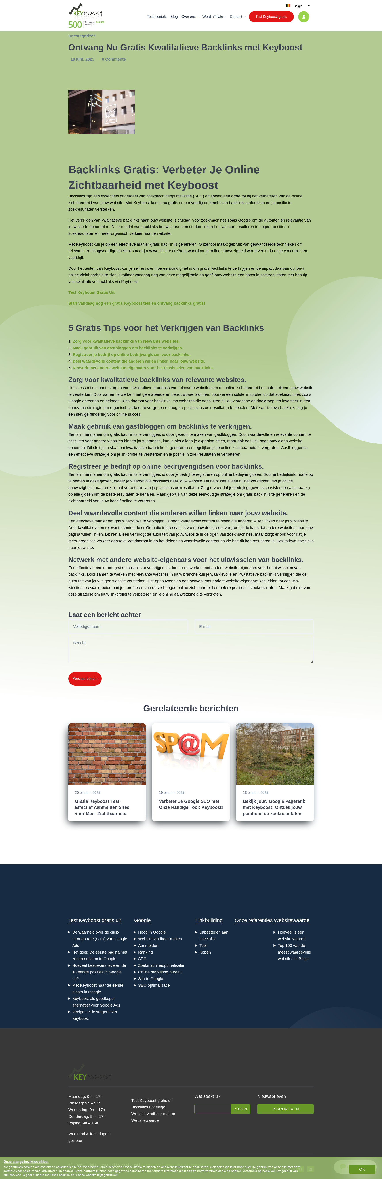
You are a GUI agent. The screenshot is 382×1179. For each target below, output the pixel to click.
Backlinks (94, 169)
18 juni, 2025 (83, 59)
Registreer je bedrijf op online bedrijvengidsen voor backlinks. (132, 354)
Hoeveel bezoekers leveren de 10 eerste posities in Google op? (99, 972)
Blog (174, 17)
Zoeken (240, 1109)
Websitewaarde (291, 920)
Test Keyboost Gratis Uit (91, 292)
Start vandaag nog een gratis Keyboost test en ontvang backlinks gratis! (136, 303)
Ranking (145, 952)
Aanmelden (148, 945)
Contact (236, 17)
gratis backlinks (213, 268)
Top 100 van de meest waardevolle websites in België (294, 952)
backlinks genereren (179, 244)
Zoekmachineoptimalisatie (161, 965)
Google (142, 920)
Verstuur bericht (85, 678)
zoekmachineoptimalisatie (169, 196)
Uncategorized (82, 36)
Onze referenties (254, 920)
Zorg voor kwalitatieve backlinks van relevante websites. (126, 341)
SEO (198, 196)
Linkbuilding (209, 920)
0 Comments (114, 59)
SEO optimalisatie (154, 985)
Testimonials (157, 17)
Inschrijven (285, 1109)
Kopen (205, 952)
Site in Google (150, 978)
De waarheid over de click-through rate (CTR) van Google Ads (99, 939)
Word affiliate (212, 17)
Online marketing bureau (160, 972)
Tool (203, 945)
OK (362, 1169)
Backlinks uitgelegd (148, 1107)
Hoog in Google (152, 932)
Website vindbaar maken (160, 939)
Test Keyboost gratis (271, 17)
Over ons (188, 17)
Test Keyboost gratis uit (94, 920)
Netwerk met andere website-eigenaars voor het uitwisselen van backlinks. (143, 368)
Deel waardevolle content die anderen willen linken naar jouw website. (139, 361)
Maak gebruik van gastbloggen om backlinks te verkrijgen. (128, 348)
